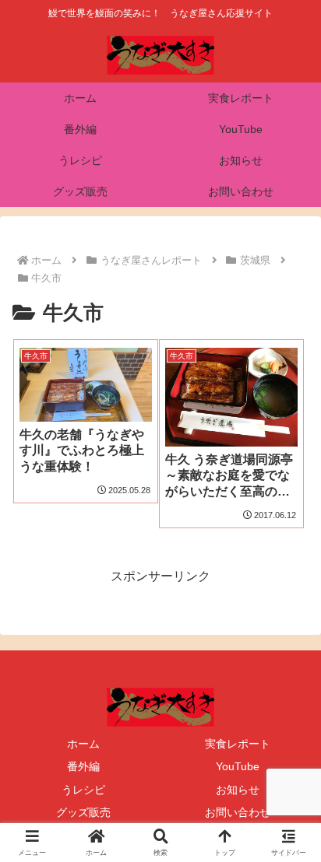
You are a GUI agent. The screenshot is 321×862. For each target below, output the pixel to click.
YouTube (237, 766)
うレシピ (83, 789)
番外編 (83, 766)
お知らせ (237, 789)
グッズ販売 (83, 812)
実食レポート (237, 744)
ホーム (83, 744)
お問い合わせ (237, 812)
